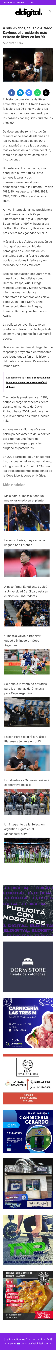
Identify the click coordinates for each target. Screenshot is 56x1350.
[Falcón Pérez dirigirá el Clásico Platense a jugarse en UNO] (27, 770)
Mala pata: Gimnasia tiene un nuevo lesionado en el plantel (24, 498)
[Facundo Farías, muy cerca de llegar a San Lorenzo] (27, 576)
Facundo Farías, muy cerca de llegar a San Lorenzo (24, 543)
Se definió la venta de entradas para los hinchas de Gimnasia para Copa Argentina (25, 688)
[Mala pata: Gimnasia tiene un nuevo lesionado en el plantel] (27, 529)
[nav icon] (7, 11)
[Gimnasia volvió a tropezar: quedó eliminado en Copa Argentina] (27, 673)
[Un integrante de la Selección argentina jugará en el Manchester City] (27, 862)
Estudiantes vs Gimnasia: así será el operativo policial (26, 782)
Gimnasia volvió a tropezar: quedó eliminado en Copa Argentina (22, 640)
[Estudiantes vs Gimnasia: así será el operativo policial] (27, 814)
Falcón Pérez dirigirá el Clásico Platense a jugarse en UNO (25, 739)
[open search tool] (50, 11)
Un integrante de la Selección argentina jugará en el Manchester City (24, 829)
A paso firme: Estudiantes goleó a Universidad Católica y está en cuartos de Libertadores (26, 591)
